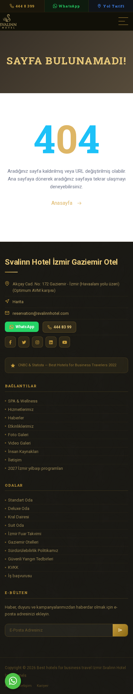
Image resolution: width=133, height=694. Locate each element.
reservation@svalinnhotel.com (41, 313)
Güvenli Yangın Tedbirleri (30, 558)
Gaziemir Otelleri (23, 542)
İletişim (15, 459)
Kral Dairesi (18, 516)
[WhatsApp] (13, 681)
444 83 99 (62, 327)
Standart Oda (20, 500)
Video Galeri (19, 443)
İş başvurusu (20, 575)
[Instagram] (37, 341)
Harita (18, 301)
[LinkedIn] (51, 341)
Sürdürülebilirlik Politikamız (33, 550)
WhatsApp (24, 327)
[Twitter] (23, 341)
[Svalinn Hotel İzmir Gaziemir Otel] (35, 20)
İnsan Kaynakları (23, 451)
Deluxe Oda (18, 508)
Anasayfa (62, 203)
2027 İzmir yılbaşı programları (35, 468)
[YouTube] (64, 341)
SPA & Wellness (22, 401)
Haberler (16, 417)
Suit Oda (16, 525)
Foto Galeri (18, 434)
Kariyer (42, 686)
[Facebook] (10, 341)
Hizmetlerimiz (21, 409)
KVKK (13, 567)
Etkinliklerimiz (21, 426)
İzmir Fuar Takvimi (24, 533)
